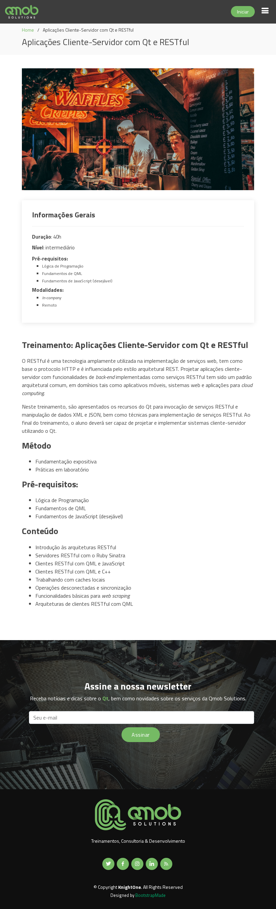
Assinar (140, 735)
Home (28, 29)
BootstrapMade (150, 895)
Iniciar (243, 11)
